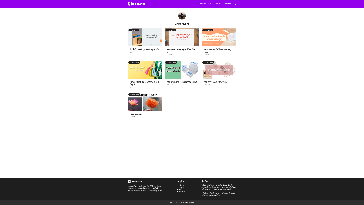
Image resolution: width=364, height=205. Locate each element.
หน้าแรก (203, 4)
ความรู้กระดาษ (134, 30)
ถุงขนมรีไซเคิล (136, 114)
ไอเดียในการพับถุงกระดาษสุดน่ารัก (144, 49)
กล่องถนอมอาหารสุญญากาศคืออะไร (182, 82)
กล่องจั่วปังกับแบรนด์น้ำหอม (215, 82)
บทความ (217, 4)
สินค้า (209, 4)
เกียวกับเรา (227, 4)
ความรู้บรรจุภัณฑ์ (134, 62)
